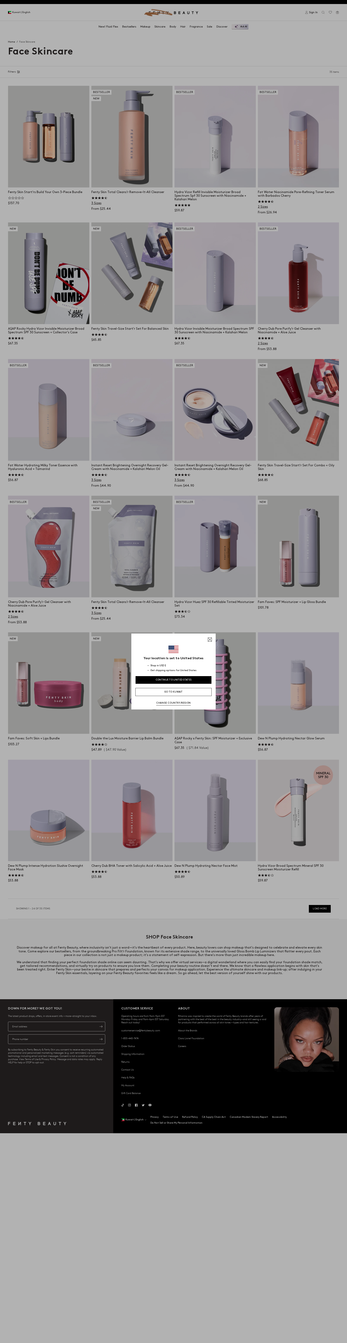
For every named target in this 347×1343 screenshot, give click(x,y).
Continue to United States (174, 680)
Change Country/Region (173, 703)
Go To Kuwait (173, 692)
